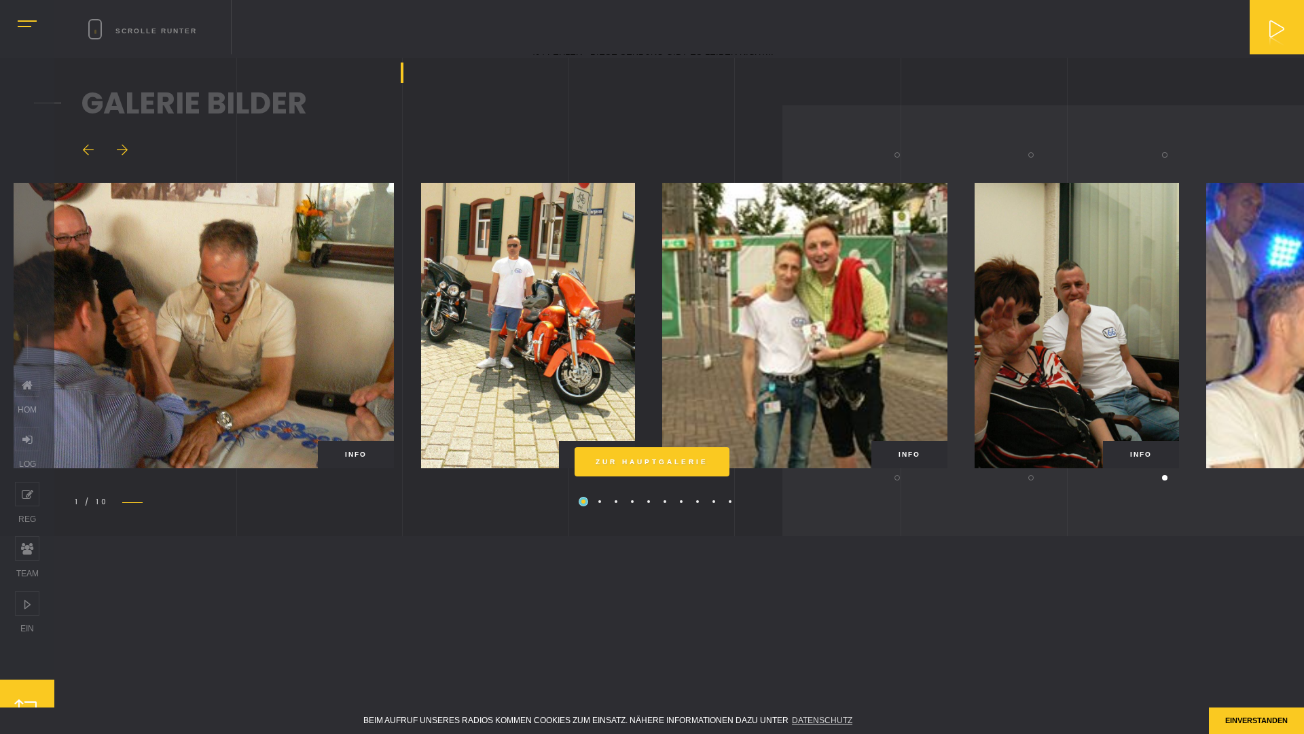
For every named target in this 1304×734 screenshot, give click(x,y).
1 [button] (583, 501)
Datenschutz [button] (822, 720)
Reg (27, 494)
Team (27, 548)
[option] (204, 325)
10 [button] (730, 501)
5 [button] (648, 501)
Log (27, 439)
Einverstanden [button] (1256, 720)
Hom (27, 384)
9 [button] (714, 501)
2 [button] (599, 501)
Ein (27, 603)
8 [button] (697, 501)
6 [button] (665, 501)
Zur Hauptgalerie (652, 462)
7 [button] (681, 501)
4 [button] (632, 501)
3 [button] (616, 501)
